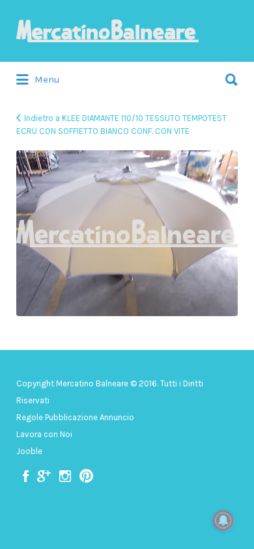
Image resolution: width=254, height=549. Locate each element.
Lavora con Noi (44, 434)
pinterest (86, 476)
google (44, 476)
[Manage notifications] (223, 520)
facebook (26, 476)
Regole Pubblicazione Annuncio (75, 417)
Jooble (29, 451)
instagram (65, 476)
